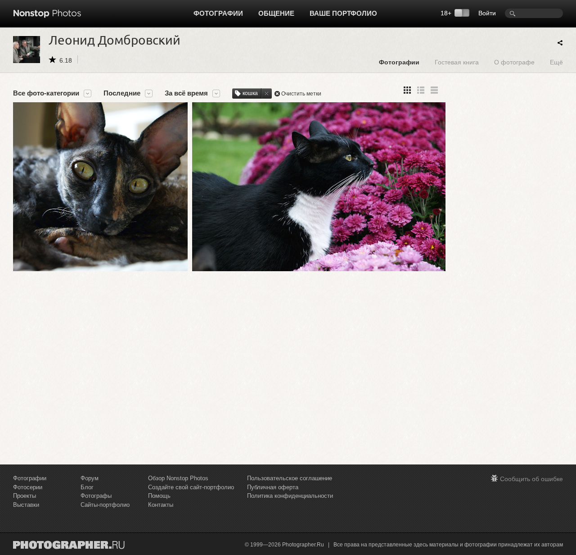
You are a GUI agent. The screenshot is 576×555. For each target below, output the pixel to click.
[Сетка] (407, 90)
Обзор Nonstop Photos (178, 478)
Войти (487, 13)
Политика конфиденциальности (290, 495)
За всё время (186, 93)
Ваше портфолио (343, 13)
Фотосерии (27, 487)
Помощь (159, 495)
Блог (87, 487)
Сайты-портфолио (105, 504)
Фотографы (96, 495)
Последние (122, 93)
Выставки (26, 504)
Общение (276, 13)
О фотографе (514, 62)
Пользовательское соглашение (289, 478)
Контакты (160, 504)
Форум (90, 478)
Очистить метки (301, 94)
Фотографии (218, 13)
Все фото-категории (46, 93)
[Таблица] (420, 90)
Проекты (24, 495)
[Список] (434, 90)
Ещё (556, 62)
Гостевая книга (457, 62)
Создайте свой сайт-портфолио (191, 487)
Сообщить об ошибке (531, 478)
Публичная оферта (272, 487)
